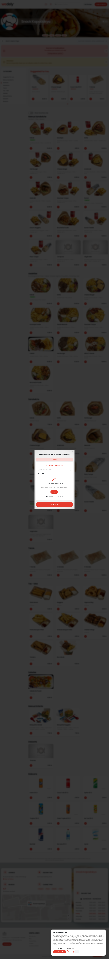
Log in (54, 492)
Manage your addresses (55, 497)
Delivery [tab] (54, 459)
